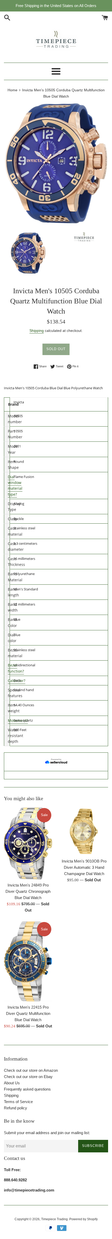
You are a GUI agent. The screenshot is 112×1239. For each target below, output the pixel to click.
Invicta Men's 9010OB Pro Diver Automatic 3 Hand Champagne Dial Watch (84, 867)
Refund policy (15, 1108)
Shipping (36, 330)
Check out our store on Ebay (28, 1076)
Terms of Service (18, 1101)
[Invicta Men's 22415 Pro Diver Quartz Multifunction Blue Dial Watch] (28, 961)
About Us (12, 1083)
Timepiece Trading (54, 1219)
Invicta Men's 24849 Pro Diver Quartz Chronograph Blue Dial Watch (28, 891)
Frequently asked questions (27, 1089)
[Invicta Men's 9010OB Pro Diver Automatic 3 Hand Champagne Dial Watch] (84, 831)
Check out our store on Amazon (31, 1070)
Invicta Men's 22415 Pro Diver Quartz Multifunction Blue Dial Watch (28, 1013)
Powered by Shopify (83, 1219)
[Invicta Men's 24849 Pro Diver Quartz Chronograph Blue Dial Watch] (28, 843)
